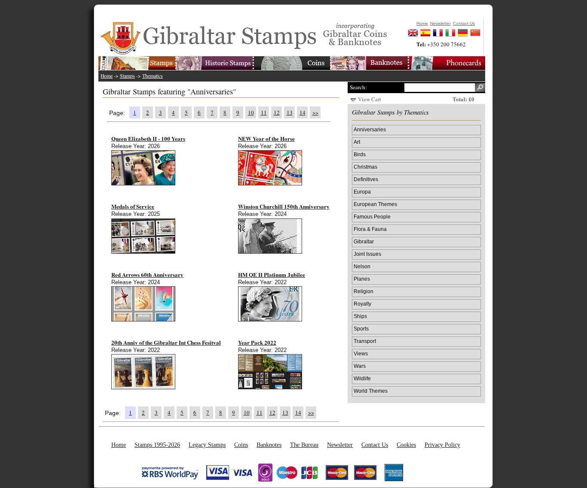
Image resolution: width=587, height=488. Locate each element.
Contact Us (374, 444)
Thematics (152, 76)
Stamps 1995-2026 (157, 444)
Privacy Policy (442, 444)
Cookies (406, 444)
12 (277, 112)
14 (303, 112)
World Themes (371, 391)
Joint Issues (367, 254)
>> (315, 112)
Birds (360, 154)
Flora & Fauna (370, 229)
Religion (363, 291)
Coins (241, 444)
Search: (358, 87)
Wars (360, 366)
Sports (361, 328)
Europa (362, 191)
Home (107, 76)
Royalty (362, 303)
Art (357, 142)
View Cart (369, 99)
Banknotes (269, 444)
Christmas (365, 167)
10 (251, 112)
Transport (365, 341)
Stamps (127, 76)
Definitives (366, 179)
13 (290, 112)
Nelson (362, 266)
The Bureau (304, 444)
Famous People (372, 216)
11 (264, 112)
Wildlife (362, 378)
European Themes (375, 204)
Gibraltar (364, 241)
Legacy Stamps (207, 444)
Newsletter (340, 444)
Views (361, 353)
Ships (360, 316)
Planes (362, 279)
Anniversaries (370, 129)
